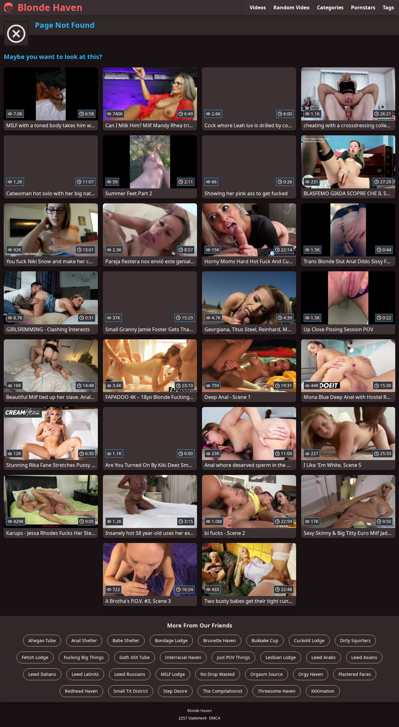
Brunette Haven (219, 640)
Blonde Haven (50, 7)
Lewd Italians (42, 674)
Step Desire (175, 691)
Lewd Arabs (323, 657)
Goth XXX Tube (134, 657)
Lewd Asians (364, 657)
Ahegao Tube (42, 640)
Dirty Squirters (355, 640)
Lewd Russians (129, 674)
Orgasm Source (266, 674)
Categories (330, 7)
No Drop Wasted (217, 674)
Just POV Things (233, 657)
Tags (388, 7)
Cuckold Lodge (309, 640)
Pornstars (363, 7)
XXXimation (322, 691)
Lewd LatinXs (85, 674)
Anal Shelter (84, 640)
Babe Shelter (126, 640)
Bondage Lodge (171, 640)
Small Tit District (130, 691)
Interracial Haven (183, 657)
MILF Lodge (173, 674)
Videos (258, 7)
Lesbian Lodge (281, 657)
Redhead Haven (81, 691)
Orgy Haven (310, 674)
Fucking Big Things (84, 657)
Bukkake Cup (265, 640)
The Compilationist (222, 691)
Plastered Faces (355, 674)
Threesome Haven (277, 691)
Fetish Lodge (35, 657)
